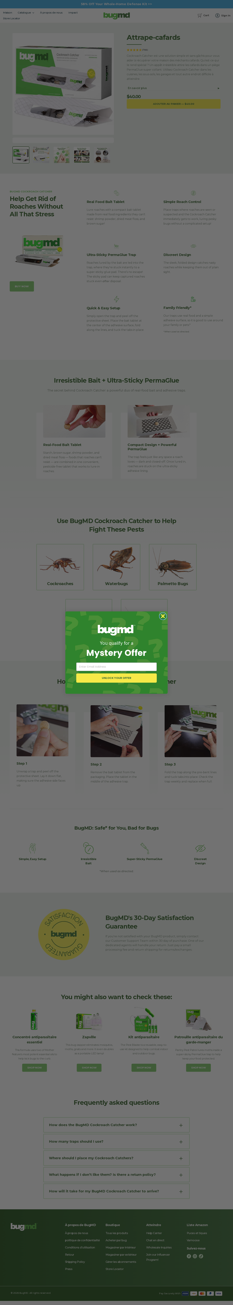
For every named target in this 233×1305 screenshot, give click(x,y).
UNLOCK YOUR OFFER (116, 678)
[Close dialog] (162, 616)
